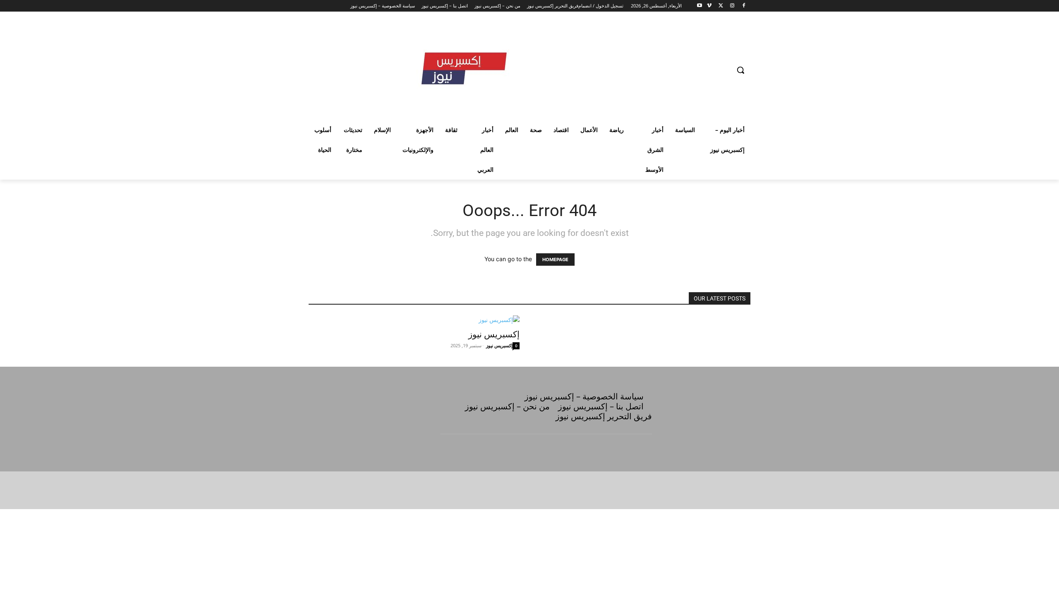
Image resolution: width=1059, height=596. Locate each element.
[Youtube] (699, 6)
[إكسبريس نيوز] (414, 319)
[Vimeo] (709, 6)
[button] (740, 70)
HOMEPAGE (555, 259)
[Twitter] (721, 6)
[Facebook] (743, 6)
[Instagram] (732, 6)
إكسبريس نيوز (494, 334)
